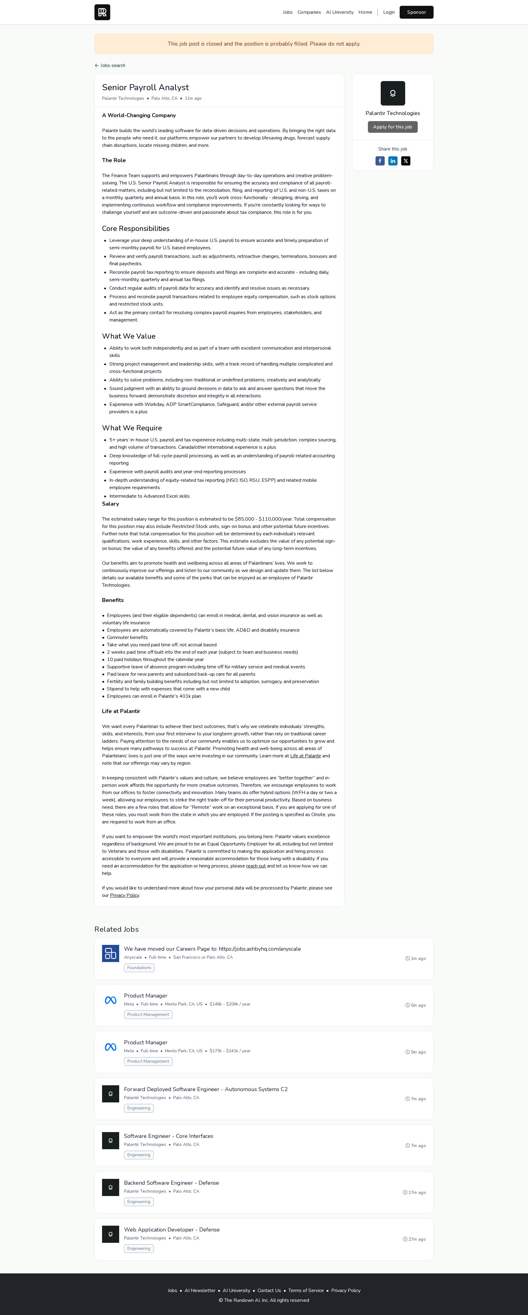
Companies (309, 12)
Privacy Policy (124, 895)
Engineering (138, 1108)
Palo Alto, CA (165, 98)
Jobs (288, 12)
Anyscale (133, 957)
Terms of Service (306, 1290)
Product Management (148, 1014)
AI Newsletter (200, 1290)
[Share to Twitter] (405, 160)
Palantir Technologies (123, 98)
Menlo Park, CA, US (184, 1004)
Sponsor (416, 12)
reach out (256, 866)
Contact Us (269, 1290)
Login (389, 12)
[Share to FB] (380, 160)
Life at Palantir (305, 755)
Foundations (139, 968)
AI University (340, 12)
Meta (129, 1004)
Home (365, 12)
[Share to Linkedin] (393, 160)
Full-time (157, 957)
